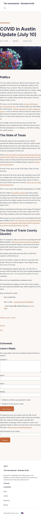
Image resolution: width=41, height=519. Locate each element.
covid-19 (13, 317)
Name (2, 383)
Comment (4, 359)
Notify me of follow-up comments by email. (16, 399)
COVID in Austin (5, 317)
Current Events (5, 23)
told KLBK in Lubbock (19, 192)
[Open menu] (5, 8)
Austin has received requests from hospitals (25, 241)
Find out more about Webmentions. (19, 427)
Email (2, 375)
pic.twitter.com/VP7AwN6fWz (23, 301)
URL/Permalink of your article (10, 430)
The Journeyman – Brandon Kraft (19, 3)
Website (2, 391)
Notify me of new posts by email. (13, 403)
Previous (2, 325)
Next (1, 329)
